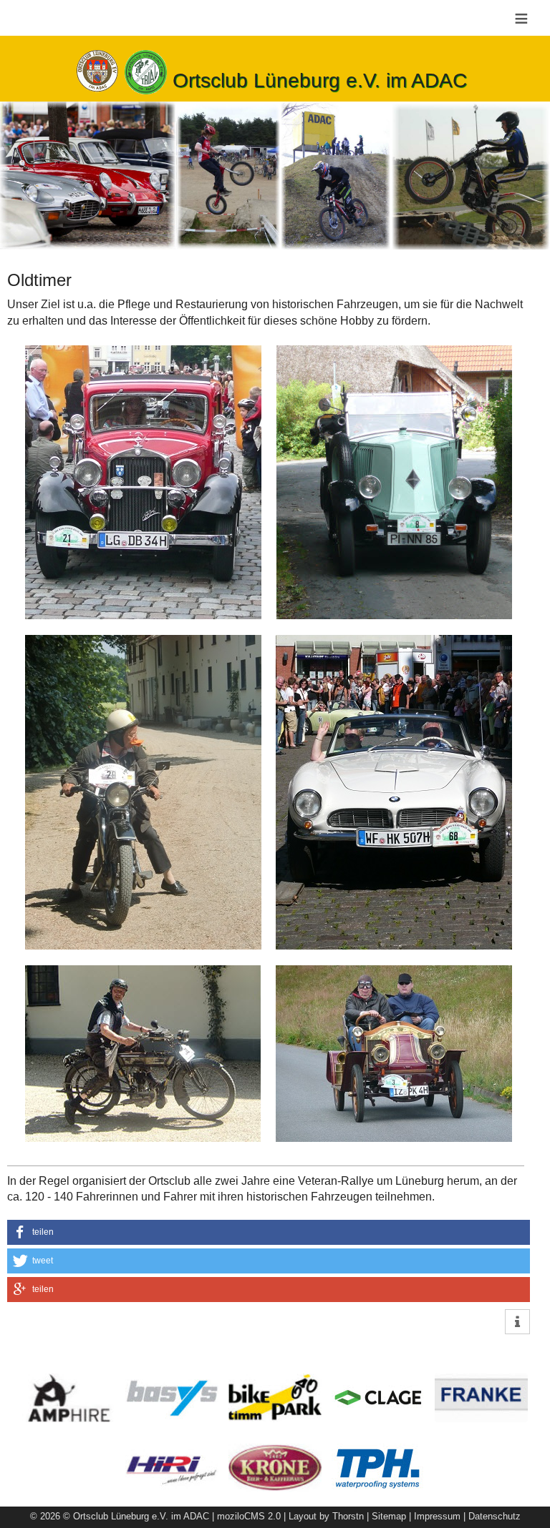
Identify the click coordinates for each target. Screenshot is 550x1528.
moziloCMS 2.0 (249, 1516)
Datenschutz (494, 1516)
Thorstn (348, 1516)
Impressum (437, 1516)
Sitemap (389, 1516)
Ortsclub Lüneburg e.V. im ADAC (320, 80)
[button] (268, 1232)
